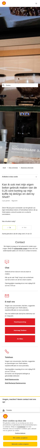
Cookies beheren (20, 433)
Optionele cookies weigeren (20, 444)
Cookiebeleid (21, 427)
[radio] (9, 227)
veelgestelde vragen (20, 248)
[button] (20, 410)
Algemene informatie (27, 167)
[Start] (4, 4)
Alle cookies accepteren (20, 438)
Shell (4, 167)
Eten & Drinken (13, 167)
